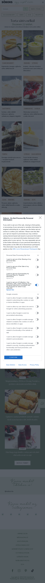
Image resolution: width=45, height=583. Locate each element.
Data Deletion (10, 365)
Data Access (22, 365)
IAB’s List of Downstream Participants (25, 249)
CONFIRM (13, 357)
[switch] (37, 260)
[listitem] (22, 255)
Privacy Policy (34, 365)
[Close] (41, 218)
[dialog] (22, 291)
